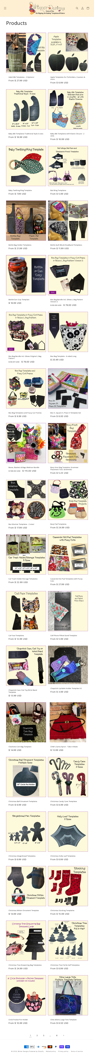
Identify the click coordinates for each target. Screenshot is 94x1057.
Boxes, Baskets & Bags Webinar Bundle (24, 467)
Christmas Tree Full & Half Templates (65, 965)
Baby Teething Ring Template (20, 190)
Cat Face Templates (16, 635)
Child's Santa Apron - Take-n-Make (64, 747)
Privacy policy (63, 1051)
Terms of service (77, 1051)
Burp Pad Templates (58, 524)
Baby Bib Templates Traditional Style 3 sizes (26, 134)
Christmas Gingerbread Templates (22, 856)
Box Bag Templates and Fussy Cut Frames (25, 413)
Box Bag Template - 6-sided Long (63, 356)
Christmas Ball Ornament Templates (23, 801)
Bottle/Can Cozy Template (19, 300)
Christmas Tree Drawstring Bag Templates (25, 965)
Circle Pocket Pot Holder (18, 1020)
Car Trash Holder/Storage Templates (23, 579)
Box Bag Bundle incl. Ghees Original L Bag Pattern (25, 357)
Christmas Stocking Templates (62, 910)
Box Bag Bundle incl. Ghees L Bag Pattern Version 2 (66, 301)
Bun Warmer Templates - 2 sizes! (21, 524)
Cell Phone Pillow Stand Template (63, 635)
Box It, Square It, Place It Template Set (65, 413)
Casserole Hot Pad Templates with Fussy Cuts (66, 580)
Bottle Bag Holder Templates (20, 245)
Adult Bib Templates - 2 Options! (21, 77)
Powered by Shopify (36, 1051)
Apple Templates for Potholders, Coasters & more (67, 78)
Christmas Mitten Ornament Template (24, 910)
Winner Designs (23, 1051)
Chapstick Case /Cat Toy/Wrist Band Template (23, 691)
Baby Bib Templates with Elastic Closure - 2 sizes (67, 135)
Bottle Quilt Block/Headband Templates (66, 245)
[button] (5, 8)
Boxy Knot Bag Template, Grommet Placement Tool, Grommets (64, 468)
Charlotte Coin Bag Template (20, 747)
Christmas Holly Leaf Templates (63, 856)
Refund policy (51, 1051)
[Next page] (63, 1035)
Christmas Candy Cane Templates (63, 801)
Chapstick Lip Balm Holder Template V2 (66, 688)
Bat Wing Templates (58, 190)
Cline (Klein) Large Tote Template (63, 1020)
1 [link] (30, 1035)
